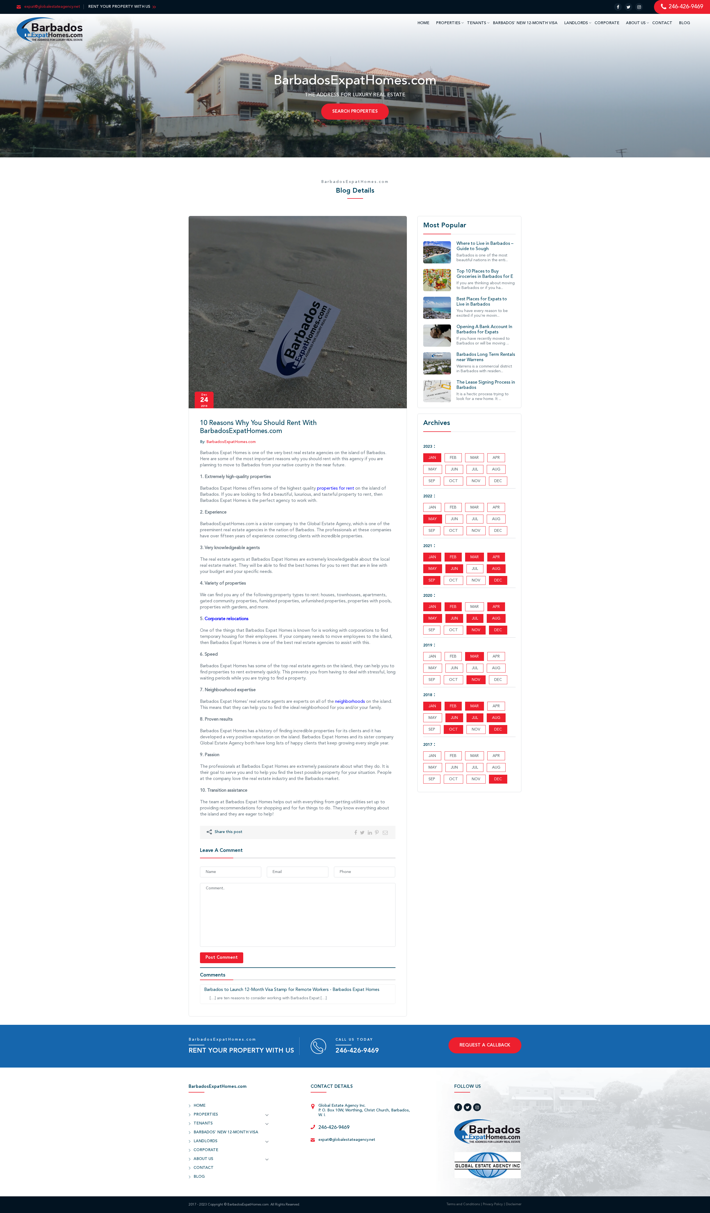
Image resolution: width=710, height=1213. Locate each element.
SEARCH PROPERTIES (355, 111)
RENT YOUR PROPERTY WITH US (119, 7)
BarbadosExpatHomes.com (355, 182)
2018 (427, 695)
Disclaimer (513, 1204)
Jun (454, 569)
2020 (427, 596)
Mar (474, 557)
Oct (453, 729)
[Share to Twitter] (362, 832)
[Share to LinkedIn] (370, 832)
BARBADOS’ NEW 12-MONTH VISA (525, 23)
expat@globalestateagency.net (346, 1140)
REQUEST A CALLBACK (485, 1045)
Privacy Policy (493, 1204)
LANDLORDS (576, 23)
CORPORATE (607, 23)
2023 (427, 447)
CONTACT (662, 23)
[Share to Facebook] (355, 832)
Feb (453, 557)
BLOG (684, 23)
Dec (498, 580)
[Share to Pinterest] (377, 832)
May (432, 519)
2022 (427, 496)
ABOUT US (636, 23)
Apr (496, 557)
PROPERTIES (448, 23)
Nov (476, 630)
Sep (431, 580)
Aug (496, 569)
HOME (423, 23)
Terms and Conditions (463, 1204)
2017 (427, 745)
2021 (427, 546)
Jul (475, 618)
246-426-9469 (357, 1051)
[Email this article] (385, 832)
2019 (427, 645)
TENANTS (476, 23)
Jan (432, 458)
